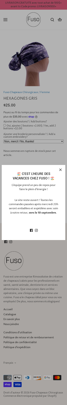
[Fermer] (60, 170)
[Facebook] (31, 230)
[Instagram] (36, 230)
